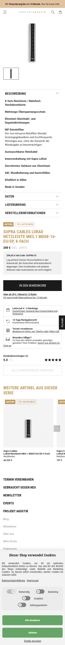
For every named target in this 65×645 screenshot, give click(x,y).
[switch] (11, 591)
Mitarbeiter (9, 526)
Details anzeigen (32, 641)
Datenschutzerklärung (13, 580)
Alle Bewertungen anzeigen (32, 370)
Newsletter (12, 495)
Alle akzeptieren (32, 620)
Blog (6, 519)
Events (8, 503)
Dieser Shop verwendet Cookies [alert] (32, 555)
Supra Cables (17, 231)
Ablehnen (32, 632)
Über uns (8, 534)
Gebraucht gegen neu (19, 487)
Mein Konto (10, 541)
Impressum (10, 548)
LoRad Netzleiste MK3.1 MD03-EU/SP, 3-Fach (26, 453)
